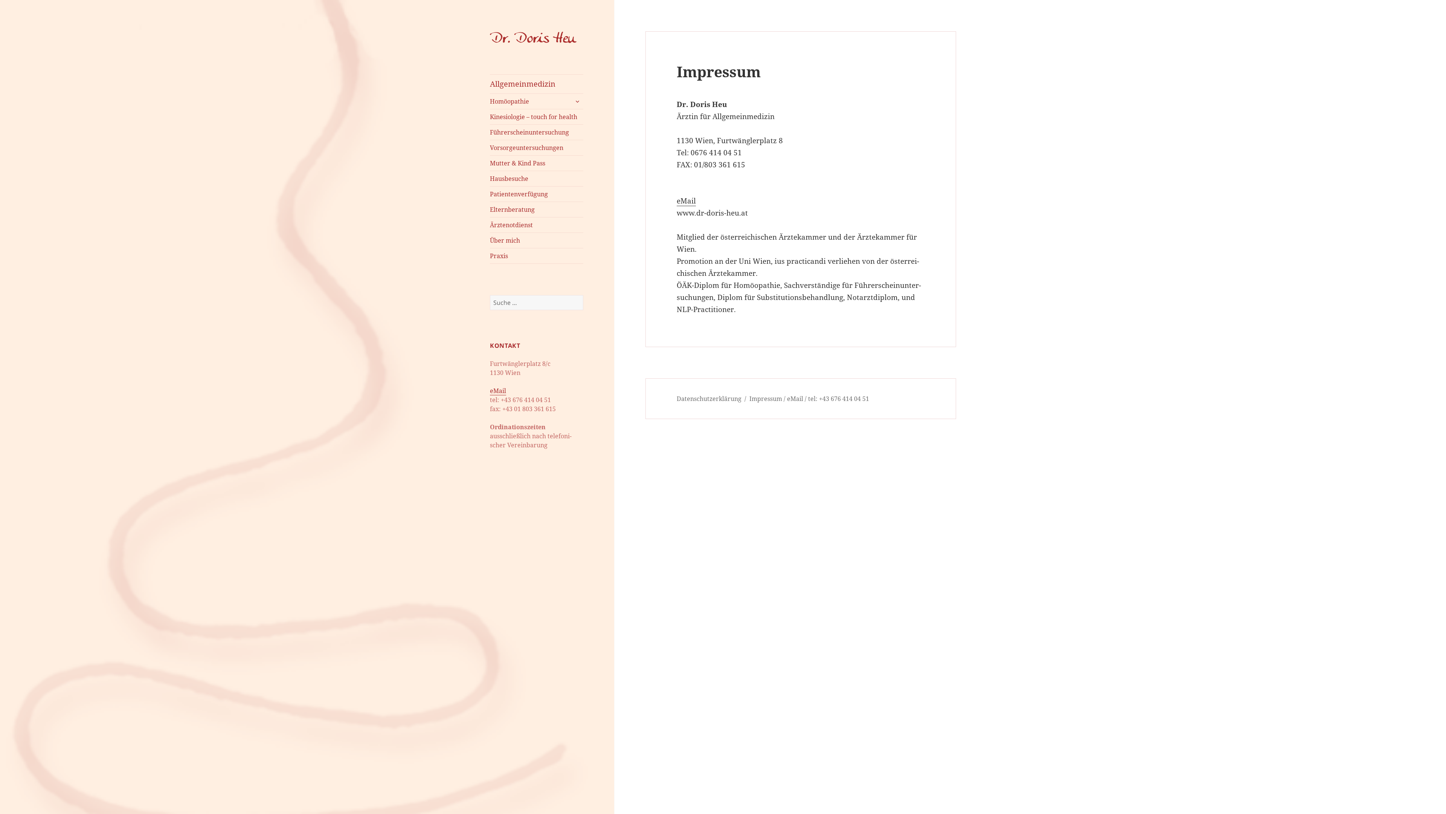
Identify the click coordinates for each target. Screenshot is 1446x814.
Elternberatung (512, 209)
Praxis (499, 256)
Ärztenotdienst (511, 225)
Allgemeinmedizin (522, 84)
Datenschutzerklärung (709, 399)
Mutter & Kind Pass (517, 163)
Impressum (765, 399)
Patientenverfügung (519, 194)
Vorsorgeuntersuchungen (526, 148)
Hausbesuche (509, 178)
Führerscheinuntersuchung (529, 132)
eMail (498, 391)
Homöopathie (509, 101)
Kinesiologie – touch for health (533, 117)
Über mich (505, 240)
